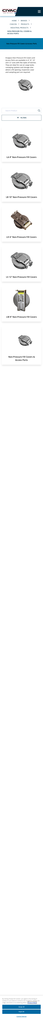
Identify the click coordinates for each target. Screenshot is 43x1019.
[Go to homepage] (7, 11)
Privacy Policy (32, 1002)
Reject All (21, 1011)
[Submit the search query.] (39, 110)
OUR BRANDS (32, 3)
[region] (21, 1007)
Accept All (21, 1007)
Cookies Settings (21, 1016)
